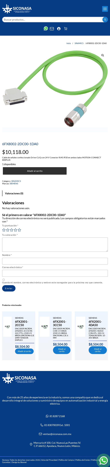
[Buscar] (105, 19)
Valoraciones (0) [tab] (14, 193)
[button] (102, 55)
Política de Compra (66, 460)
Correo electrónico (12, 267)
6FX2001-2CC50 (21, 323)
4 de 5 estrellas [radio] (15, 230)
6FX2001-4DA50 (95, 323)
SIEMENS (14, 183)
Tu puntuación (10, 225)
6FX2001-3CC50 (59, 323)
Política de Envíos (82, 460)
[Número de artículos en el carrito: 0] (65, 28)
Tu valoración (10, 235)
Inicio (68, 43)
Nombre (7, 255)
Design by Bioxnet (19, 462)
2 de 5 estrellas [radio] (7, 230)
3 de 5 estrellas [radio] (11, 230)
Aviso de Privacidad (49, 460)
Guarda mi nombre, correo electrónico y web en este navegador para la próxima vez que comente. (52, 282)
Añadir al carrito (34, 171)
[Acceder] (58, 28)
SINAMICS (79, 43)
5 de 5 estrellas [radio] (19, 230)
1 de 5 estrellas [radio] (4, 230)
